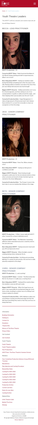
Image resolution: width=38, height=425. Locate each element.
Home (3, 11)
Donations (5, 323)
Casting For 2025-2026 (8, 371)
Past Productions (7, 349)
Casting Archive (6, 393)
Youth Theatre (6, 344)
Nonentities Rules (7, 369)
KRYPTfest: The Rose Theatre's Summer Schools (16, 352)
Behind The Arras (7, 402)
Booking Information (8, 315)
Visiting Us (5, 317)
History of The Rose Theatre (10, 328)
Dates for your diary (8, 390)
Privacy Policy (6, 331)
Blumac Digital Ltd (19, 419)
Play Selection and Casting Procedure (13, 366)
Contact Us (5, 320)
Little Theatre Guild (8, 399)
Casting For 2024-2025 (8, 374)
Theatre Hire (6, 325)
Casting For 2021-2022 (8, 382)
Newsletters (6, 363)
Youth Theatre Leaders (9, 347)
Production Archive (7, 385)
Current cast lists (7, 387)
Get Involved (6, 337)
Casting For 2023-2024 (8, 377)
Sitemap (4, 405)
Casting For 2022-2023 (8, 379)
